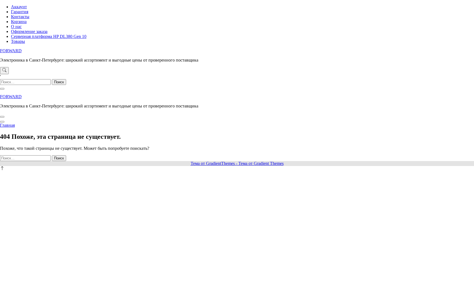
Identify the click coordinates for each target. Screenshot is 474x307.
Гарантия (19, 11)
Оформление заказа (29, 31)
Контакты (20, 16)
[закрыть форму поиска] (2, 89)
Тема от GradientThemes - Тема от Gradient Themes (237, 163)
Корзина (19, 21)
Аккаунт (19, 6)
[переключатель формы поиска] (4, 70)
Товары (18, 41)
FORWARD (11, 50)
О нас (16, 26)
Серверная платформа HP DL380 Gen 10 (48, 36)
